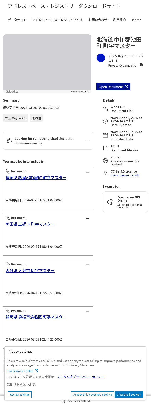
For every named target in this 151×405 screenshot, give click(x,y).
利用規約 (119, 19)
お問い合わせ (97, 19)
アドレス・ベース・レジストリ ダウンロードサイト (64, 6)
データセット (17, 19)
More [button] (136, 19)
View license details (125, 175)
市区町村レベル (16, 118)
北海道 (36, 118)
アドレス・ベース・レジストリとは (57, 19)
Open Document (111, 86)
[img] (141, 65)
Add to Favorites (79, 400)
